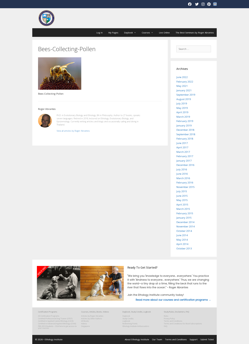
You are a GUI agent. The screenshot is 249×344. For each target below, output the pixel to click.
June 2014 (182, 235)
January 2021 (184, 90)
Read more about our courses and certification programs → (173, 300)
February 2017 (184, 156)
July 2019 (181, 103)
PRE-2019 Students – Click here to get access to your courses (57, 327)
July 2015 (181, 191)
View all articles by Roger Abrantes (73, 130)
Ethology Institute (54, 339)
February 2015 (184, 213)
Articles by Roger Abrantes (92, 316)
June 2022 (182, 77)
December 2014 (185, 222)
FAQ (165, 326)
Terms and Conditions (173, 321)
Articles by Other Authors (91, 318)
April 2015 (182, 204)
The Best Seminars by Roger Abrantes (195, 32)
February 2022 (184, 81)
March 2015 (183, 209)
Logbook (126, 321)
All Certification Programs (48, 316)
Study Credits (128, 318)
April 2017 (182, 147)
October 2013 (184, 248)
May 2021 (182, 86)
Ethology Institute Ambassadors (135, 326)
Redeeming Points (129, 323)
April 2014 (182, 244)
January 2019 (184, 125)
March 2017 (183, 151)
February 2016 (184, 182)
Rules (166, 316)
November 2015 (185, 187)
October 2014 (184, 231)
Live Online (164, 32)
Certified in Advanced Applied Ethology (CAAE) (57, 323)
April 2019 (182, 112)
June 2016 (182, 173)
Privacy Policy (169, 318)
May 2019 (182, 108)
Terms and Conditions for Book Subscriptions (183, 323)
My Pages (113, 32)
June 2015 (182, 195)
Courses (146, 32)
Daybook (128, 32)
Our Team (157, 339)
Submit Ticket (207, 339)
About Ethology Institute (137, 339)
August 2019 (183, 99)
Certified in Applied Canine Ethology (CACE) (55, 321)
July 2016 (181, 169)
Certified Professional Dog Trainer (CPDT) (55, 318)
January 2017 (184, 160)
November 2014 (185, 226)
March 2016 (183, 178)
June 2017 (182, 143)
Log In (99, 32)
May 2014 (182, 239)
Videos (84, 323)
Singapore (85, 326)
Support (194, 339)
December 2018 (185, 129)
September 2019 (185, 94)
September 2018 (185, 134)
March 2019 (183, 116)
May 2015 (182, 200)
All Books (85, 321)
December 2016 (185, 165)
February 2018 (184, 138)
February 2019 (184, 121)
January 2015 (184, 217)
